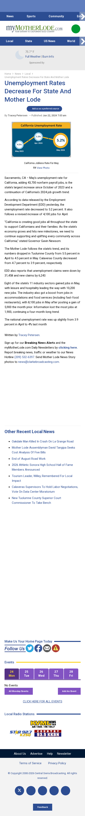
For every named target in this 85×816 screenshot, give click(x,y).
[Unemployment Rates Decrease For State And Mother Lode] (41, 158)
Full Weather (33, 56)
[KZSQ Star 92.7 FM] (19, 732)
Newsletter (64, 753)
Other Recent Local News (30, 431)
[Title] (65, 790)
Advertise (36, 753)
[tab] (12, 674)
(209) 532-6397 (24, 357)
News (10, 16)
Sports (31, 16)
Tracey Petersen (29, 335)
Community (56, 16)
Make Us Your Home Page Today (28, 641)
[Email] (54, 790)
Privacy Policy (57, 763)
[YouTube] (42, 790)
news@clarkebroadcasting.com (38, 362)
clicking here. (68, 347)
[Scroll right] (82, 16)
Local (9, 41)
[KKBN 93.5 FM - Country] (48, 732)
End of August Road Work (28, 459)
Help (50, 753)
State (28, 41)
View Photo (43, 167)
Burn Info (48, 56)
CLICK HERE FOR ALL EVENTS (42, 701)
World (71, 41)
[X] (19, 790)
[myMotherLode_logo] (34, 29)
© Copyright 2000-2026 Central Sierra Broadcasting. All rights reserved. (42, 775)
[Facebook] (31, 790)
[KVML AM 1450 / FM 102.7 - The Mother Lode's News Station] (43, 723)
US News (49, 41)
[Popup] (75, 28)
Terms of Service (30, 763)
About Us (20, 753)
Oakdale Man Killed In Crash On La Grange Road (43, 441)
